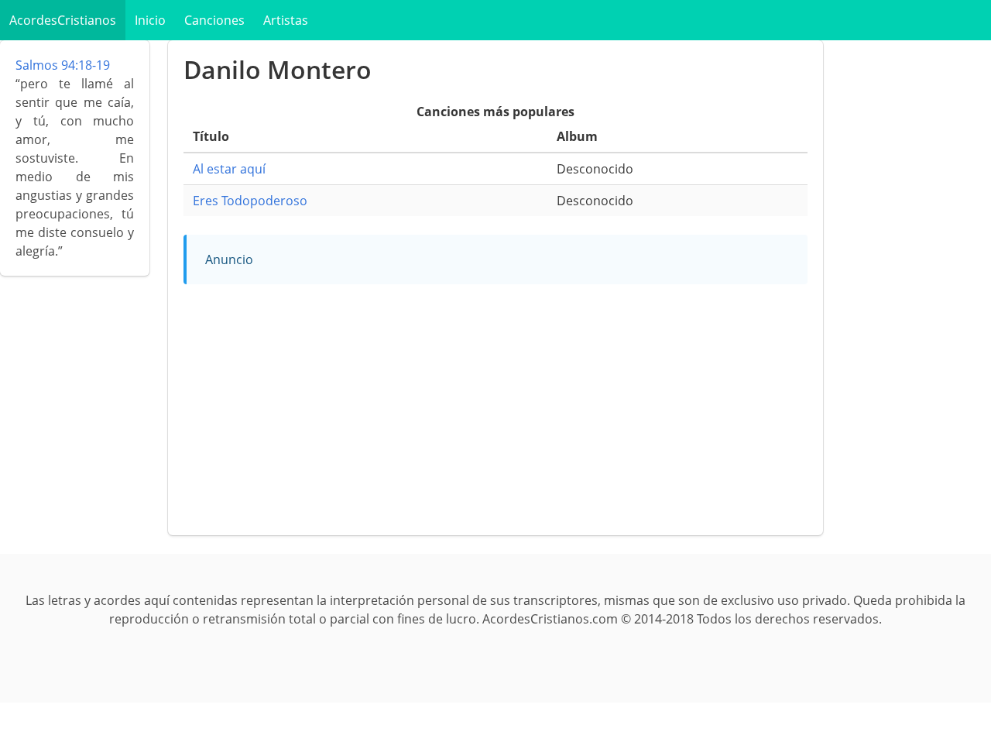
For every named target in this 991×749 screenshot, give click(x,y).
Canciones (214, 20)
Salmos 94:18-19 (62, 65)
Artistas (285, 20)
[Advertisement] (495, 411)
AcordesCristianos (62, 20)
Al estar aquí (229, 168)
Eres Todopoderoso (250, 200)
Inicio (150, 20)
